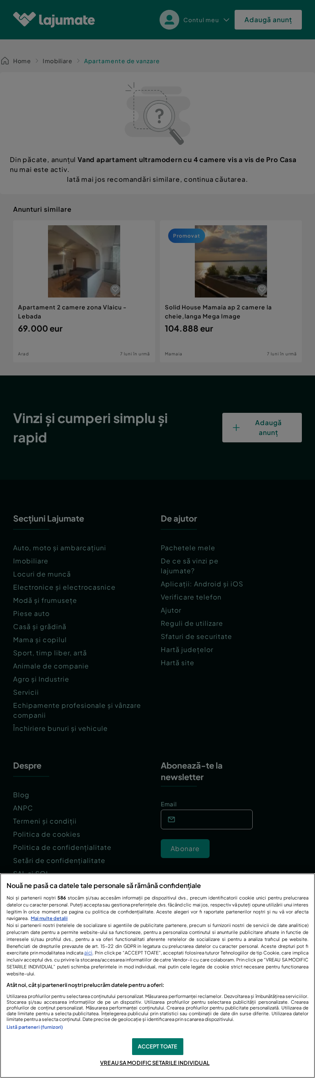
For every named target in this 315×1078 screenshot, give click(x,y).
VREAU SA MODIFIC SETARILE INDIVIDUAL (155, 1063)
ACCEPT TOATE (158, 1046)
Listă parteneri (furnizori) (35, 1027)
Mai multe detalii (49, 918)
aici (88, 952)
